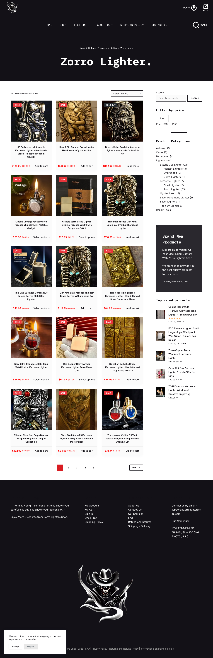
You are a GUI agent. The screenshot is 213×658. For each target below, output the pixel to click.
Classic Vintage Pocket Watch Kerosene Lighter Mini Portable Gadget (31, 224)
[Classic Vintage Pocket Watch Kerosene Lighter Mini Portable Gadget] (31, 195)
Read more (133, 165)
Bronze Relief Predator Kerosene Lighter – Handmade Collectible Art (122, 150)
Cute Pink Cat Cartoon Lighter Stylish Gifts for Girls (181, 372)
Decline (30, 646)
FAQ (130, 517)
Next (134, 467)
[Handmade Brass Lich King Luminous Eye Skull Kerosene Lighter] (122, 195)
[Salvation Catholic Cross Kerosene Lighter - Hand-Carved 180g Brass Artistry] (122, 337)
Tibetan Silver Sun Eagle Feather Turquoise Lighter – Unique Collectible (31, 438)
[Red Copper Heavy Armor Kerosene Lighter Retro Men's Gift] (76, 337)
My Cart (89, 509)
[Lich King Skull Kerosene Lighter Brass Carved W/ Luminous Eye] (76, 266)
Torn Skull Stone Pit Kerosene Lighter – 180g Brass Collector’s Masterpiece (76, 438)
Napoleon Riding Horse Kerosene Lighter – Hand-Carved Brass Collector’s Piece (122, 296)
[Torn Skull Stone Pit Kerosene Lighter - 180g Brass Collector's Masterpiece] (76, 409)
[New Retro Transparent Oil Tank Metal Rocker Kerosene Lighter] (31, 337)
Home (49, 25)
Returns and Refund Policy (123, 648)
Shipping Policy (132, 25)
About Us (103, 25)
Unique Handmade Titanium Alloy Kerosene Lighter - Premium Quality (183, 310)
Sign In (89, 513)
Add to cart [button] (41, 165)
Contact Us (159, 25)
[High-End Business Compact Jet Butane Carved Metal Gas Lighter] (31, 266)
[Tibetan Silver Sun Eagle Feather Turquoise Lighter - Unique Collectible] (31, 409)
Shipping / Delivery (139, 526)
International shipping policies (157, 648)
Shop (63, 25)
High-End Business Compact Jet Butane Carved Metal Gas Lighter (31, 296)
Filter (162, 118)
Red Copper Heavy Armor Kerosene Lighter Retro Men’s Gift (76, 367)
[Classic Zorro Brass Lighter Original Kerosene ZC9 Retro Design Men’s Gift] (76, 195)
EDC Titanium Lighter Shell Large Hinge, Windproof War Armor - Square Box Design (183, 334)
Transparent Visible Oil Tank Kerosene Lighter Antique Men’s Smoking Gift (122, 438)
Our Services (135, 513)
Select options (41, 237)
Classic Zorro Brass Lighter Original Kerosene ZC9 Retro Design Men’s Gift (77, 224)
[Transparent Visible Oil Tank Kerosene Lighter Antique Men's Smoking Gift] (122, 409)
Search (160, 92)
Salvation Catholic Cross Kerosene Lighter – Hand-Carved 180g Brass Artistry (122, 367)
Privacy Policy (99, 648)
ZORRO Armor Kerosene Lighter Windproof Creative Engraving (182, 390)
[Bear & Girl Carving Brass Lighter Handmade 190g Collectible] (76, 121)
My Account (92, 505)
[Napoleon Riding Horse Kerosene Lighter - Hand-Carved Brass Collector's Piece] (122, 266)
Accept (15, 646)
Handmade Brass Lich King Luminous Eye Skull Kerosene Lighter (122, 224)
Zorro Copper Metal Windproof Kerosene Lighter (179, 354)
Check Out (91, 517)
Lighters (80, 25)
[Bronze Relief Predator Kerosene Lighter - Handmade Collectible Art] (122, 121)
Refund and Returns (139, 521)
